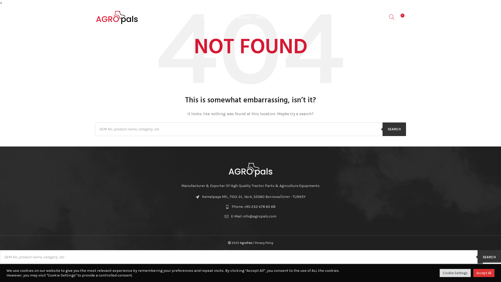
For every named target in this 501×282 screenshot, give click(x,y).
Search (394, 129)
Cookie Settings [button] (455, 273)
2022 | (243, 243)
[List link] (250, 207)
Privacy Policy (264, 243)
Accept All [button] (483, 273)
